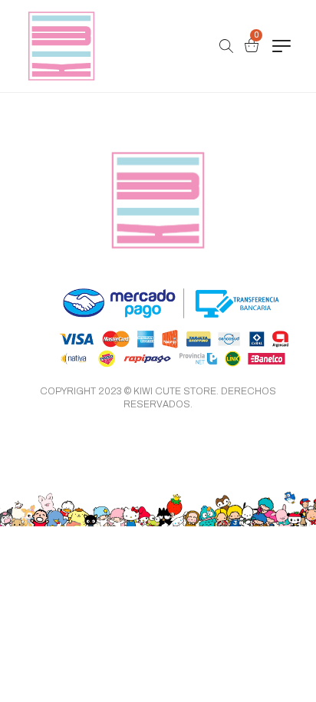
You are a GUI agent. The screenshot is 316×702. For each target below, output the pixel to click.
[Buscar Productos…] (226, 46)
